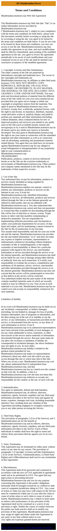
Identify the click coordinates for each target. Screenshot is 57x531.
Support (48, 528)
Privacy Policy (7, 528)
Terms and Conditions (34, 528)
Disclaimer (19, 528)
